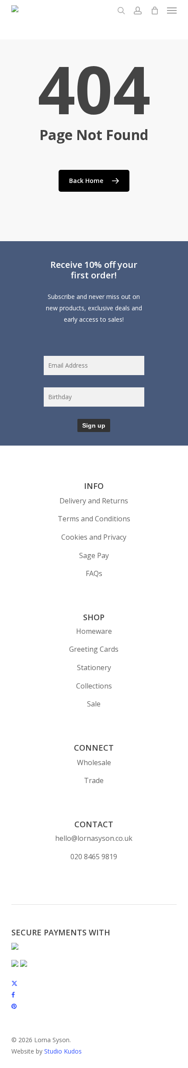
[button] (172, 10)
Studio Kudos (63, 1051)
